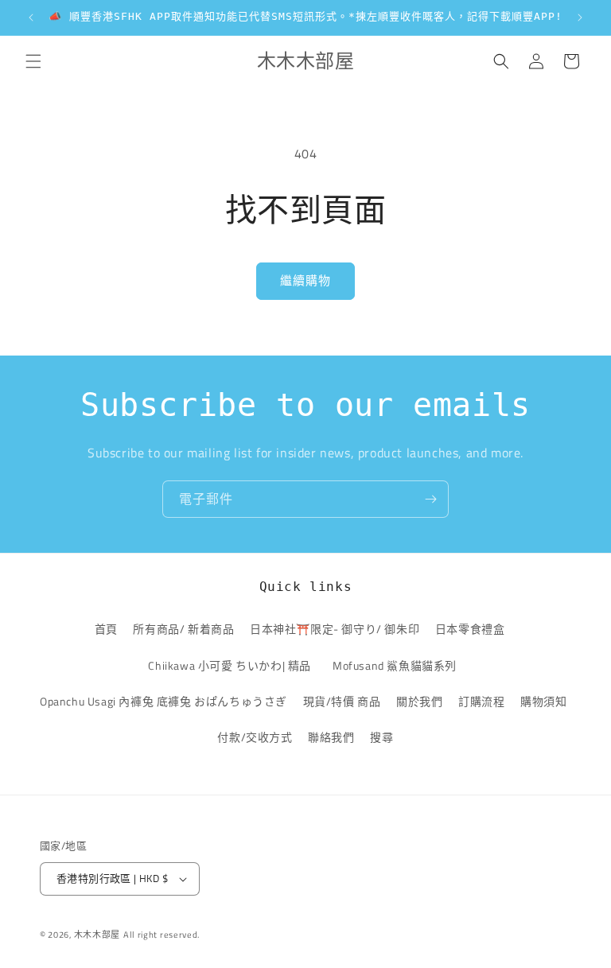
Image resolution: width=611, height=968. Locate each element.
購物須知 (543, 701)
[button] (33, 61)
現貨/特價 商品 (342, 701)
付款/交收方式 (254, 737)
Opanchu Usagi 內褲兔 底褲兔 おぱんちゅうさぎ (163, 701)
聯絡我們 (331, 737)
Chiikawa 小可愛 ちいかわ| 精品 (232, 665)
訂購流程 (481, 701)
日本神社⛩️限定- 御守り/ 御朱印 (334, 628)
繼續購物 (305, 280)
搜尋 (381, 737)
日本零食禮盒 (470, 628)
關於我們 (419, 701)
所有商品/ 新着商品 (183, 628)
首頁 (106, 628)
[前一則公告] (31, 17)
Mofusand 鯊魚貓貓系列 (395, 665)
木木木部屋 (97, 934)
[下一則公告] (579, 17)
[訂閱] (430, 499)
